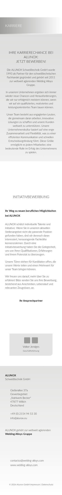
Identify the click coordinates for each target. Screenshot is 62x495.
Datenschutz (47, 484)
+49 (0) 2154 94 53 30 (23, 414)
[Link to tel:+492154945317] (27, 340)
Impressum (35, 484)
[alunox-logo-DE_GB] (31, 473)
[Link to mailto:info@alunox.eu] (35, 340)
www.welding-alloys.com (24, 465)
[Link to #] (7, 8)
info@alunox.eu (18, 418)
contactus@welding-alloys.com (27, 460)
